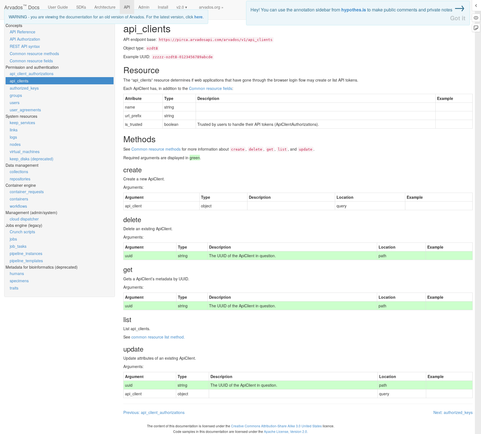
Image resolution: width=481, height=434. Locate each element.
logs (13, 137)
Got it (457, 18)
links (14, 130)
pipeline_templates (26, 260)
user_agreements (25, 109)
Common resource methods (34, 53)
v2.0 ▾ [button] (181, 7)
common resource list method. (158, 337)
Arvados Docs (22, 5)
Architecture (105, 7)
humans (17, 273)
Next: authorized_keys (453, 412)
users (14, 102)
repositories (20, 179)
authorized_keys (24, 88)
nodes (15, 144)
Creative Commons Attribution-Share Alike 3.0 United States (276, 425)
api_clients (19, 81)
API (127, 7)
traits (14, 288)
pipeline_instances (26, 253)
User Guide (58, 7)
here (198, 16)
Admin (143, 7)
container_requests (27, 191)
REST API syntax (25, 46)
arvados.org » (211, 7)
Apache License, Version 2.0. (286, 431)
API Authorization (25, 39)
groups (16, 95)
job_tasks (18, 246)
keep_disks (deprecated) (31, 158)
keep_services (22, 122)
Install (163, 7)
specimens (19, 280)
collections (19, 171)
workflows (18, 206)
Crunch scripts (22, 231)
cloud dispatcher (24, 219)
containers (19, 199)
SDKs (81, 7)
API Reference (22, 32)
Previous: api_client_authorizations (154, 412)
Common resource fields (31, 60)
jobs (13, 239)
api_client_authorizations (31, 73)
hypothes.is (353, 9)
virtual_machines (25, 151)
